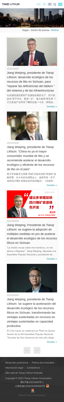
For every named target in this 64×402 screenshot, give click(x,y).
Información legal (14, 367)
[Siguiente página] (37, 350)
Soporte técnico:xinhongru (32, 395)
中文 (39, 4)
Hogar (25, 30)
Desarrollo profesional (16, 362)
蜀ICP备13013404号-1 (32, 382)
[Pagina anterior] (27, 350)
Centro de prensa (40, 30)
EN (44, 4)
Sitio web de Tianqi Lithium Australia (24, 372)
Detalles (51, 106)
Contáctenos (34, 367)
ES (50, 4)
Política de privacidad (43, 362)
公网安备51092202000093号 (30, 386)
